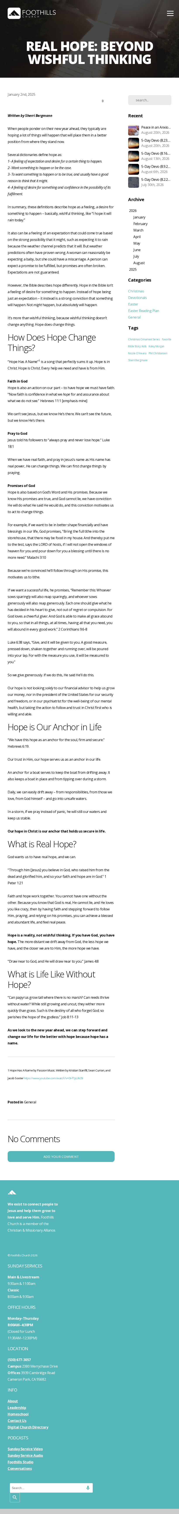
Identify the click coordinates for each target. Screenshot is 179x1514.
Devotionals (137, 297)
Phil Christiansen (158, 353)
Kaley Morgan (156, 346)
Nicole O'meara (137, 353)
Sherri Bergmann (137, 360)
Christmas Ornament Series (144, 339)
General (30, 1102)
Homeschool (18, 1414)
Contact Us (17, 1420)
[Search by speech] (88, 1488)
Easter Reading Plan (143, 310)
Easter (133, 304)
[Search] (15, 1497)
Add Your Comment (61, 1156)
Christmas (136, 291)
